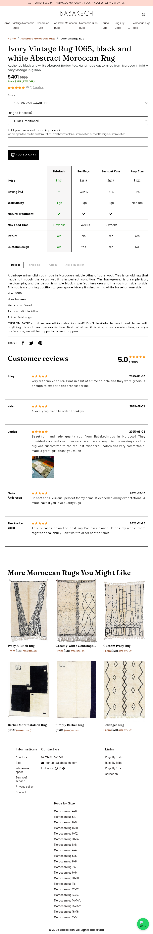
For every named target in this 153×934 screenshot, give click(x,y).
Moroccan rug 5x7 (65, 816)
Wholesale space (22, 770)
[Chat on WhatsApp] (143, 924)
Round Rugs (105, 25)
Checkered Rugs (43, 25)
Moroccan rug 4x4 (65, 850)
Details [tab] (15, 264)
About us (21, 757)
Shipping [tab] (34, 264)
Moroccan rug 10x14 (66, 839)
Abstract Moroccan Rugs (65, 25)
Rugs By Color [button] (120, 25)
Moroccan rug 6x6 (65, 861)
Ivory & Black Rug (21, 646)
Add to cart (25, 154)
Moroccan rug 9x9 (65, 872)
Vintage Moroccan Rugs (23, 25)
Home (6, 23)
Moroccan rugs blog (141, 25)
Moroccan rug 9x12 (66, 833)
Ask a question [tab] (75, 264)
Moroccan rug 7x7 (65, 867)
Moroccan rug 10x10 (66, 878)
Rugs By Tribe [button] (113, 762)
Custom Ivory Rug (117, 646)
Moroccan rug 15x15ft (67, 906)
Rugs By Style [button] (113, 757)
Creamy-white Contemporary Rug (76, 646)
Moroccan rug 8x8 (65, 844)
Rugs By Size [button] (113, 768)
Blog (18, 762)
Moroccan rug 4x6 (65, 811)
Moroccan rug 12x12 (66, 889)
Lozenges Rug (113, 725)
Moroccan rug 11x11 (65, 883)
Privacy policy (24, 786)
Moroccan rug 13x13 (66, 895)
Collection (111, 774)
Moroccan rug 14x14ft (67, 900)
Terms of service (21, 779)
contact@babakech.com (61, 762)
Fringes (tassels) (20, 113)
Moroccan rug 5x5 (65, 855)
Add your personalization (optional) (67, 132)
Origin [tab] (53, 264)
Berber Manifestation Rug (27, 725)
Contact (21, 792)
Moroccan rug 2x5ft (66, 917)
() (35, 87)
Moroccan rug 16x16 (66, 911)
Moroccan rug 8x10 (66, 828)
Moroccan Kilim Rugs (88, 25)
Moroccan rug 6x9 (65, 822)
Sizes (11, 95)
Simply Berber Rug (70, 725)
